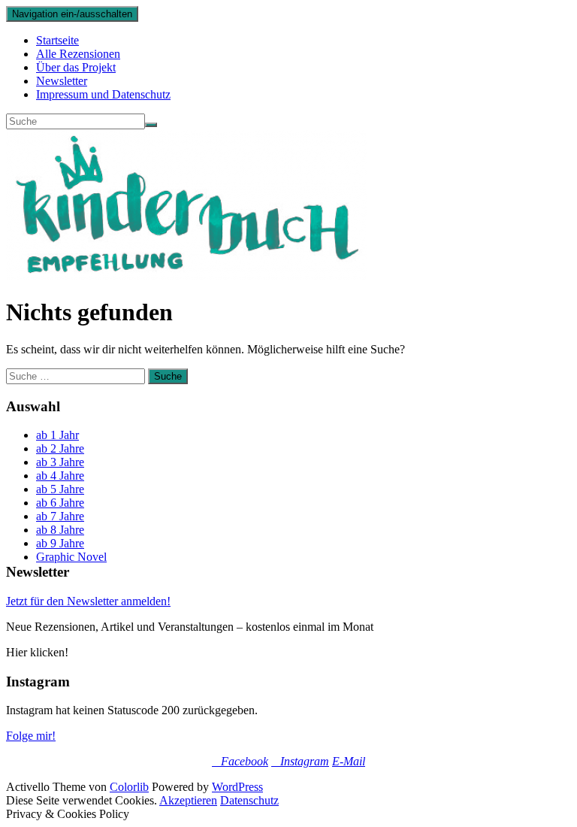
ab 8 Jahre (60, 529)
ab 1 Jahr (57, 435)
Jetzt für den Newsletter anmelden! (88, 601)
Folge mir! (31, 735)
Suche (168, 376)
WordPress (237, 786)
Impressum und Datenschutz (103, 94)
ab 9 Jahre (60, 543)
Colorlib (129, 786)
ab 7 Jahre (60, 516)
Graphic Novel (71, 556)
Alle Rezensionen (78, 53)
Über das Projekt (76, 67)
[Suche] (151, 125)
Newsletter (61, 80)
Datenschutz (249, 800)
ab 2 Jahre (60, 448)
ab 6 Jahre (60, 502)
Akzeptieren (188, 800)
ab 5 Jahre (60, 489)
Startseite (57, 40)
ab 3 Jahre (60, 462)
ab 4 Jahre (60, 475)
